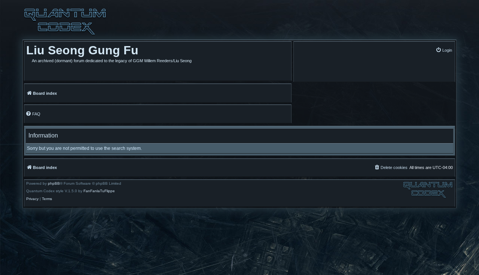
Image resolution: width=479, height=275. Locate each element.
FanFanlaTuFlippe (99, 191)
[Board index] (65, 21)
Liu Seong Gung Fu (82, 50)
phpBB (54, 183)
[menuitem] (444, 50)
